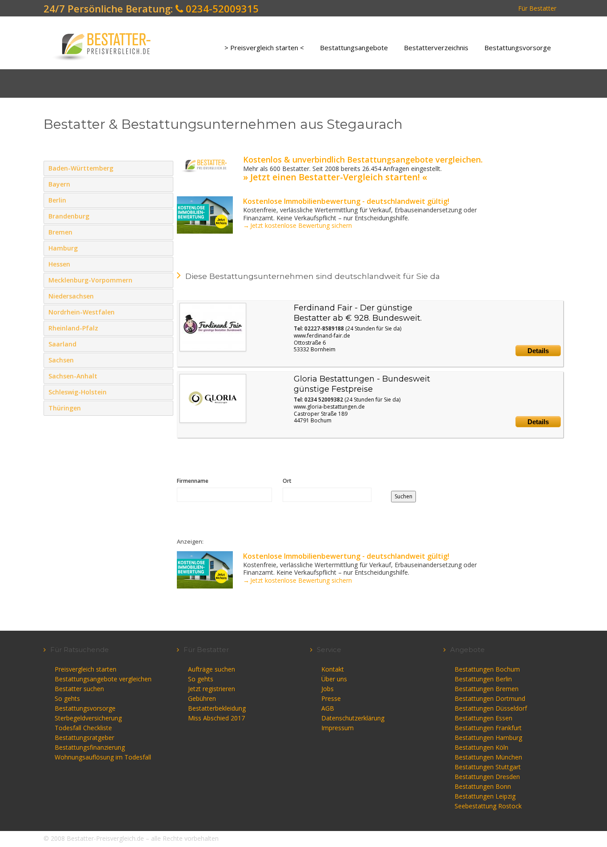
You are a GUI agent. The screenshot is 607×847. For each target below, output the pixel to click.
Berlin (164, 200)
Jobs (327, 688)
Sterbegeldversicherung (88, 718)
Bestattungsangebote (354, 47)
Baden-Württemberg (164, 168)
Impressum (337, 728)
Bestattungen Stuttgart (488, 767)
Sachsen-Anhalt (164, 376)
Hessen (164, 264)
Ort (287, 481)
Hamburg (164, 248)
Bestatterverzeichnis (436, 47)
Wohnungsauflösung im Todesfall (103, 757)
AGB (327, 708)
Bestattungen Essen (483, 718)
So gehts (67, 698)
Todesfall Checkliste (83, 728)
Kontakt (332, 669)
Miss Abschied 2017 (216, 718)
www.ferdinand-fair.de (322, 335)
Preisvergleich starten (85, 669)
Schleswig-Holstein (164, 392)
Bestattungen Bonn (483, 786)
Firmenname (192, 481)
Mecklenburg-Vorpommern (164, 280)
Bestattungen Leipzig (485, 796)
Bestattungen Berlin (483, 679)
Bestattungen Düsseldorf (491, 708)
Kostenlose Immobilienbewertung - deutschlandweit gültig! (346, 201)
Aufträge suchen (211, 669)
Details (538, 350)
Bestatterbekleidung (217, 708)
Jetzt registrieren (211, 688)
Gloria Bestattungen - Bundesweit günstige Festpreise (362, 384)
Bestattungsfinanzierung (90, 747)
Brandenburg (164, 216)
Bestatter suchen (79, 688)
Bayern (164, 184)
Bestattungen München (488, 757)
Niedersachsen (164, 296)
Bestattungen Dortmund (490, 698)
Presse (331, 698)
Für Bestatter (537, 8)
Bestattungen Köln (481, 747)
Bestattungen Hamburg (488, 737)
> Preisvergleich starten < (264, 47)
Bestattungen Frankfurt (488, 728)
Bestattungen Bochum (487, 669)
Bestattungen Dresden (487, 776)
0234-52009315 (221, 8)
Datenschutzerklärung (352, 718)
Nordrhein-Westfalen (164, 312)
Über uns (334, 679)
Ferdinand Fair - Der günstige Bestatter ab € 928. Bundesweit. (358, 313)
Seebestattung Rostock (488, 806)
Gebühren (202, 698)
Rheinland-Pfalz (164, 328)
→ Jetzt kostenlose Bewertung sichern (297, 225)
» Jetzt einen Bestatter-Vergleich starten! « (335, 177)
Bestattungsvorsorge (517, 47)
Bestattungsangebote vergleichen (103, 679)
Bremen (164, 232)
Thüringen (164, 408)
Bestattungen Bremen (487, 688)
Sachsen (164, 360)
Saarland (164, 344)
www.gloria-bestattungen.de (329, 406)
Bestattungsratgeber (84, 737)
